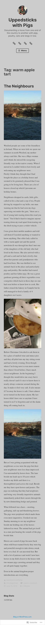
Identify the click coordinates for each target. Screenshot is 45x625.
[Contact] (25, 42)
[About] (20, 42)
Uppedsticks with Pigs (23, 22)
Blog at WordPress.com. (22, 617)
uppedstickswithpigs (14, 580)
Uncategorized (12, 583)
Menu (24, 50)
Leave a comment (30, 583)
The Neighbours (19, 86)
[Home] (14, 42)
